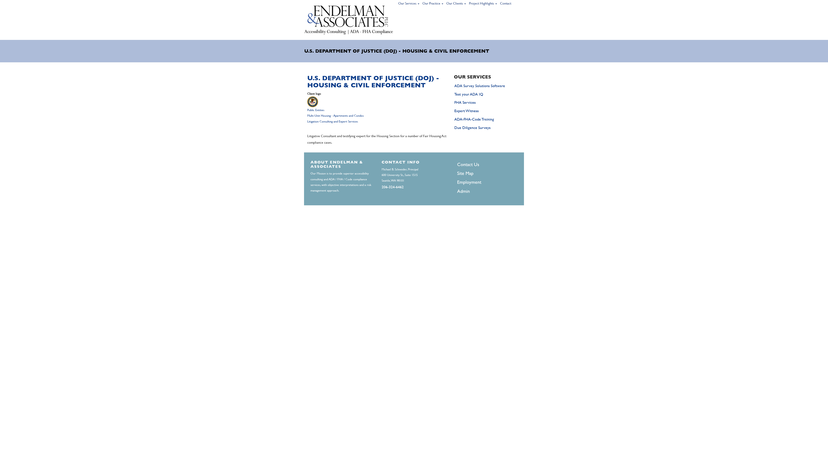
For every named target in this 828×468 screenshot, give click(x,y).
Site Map (465, 173)
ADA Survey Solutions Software (479, 85)
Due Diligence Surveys (472, 127)
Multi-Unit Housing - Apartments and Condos (335, 115)
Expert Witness (466, 110)
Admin (463, 191)
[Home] (348, 20)
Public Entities (315, 110)
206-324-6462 (393, 187)
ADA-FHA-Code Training (474, 119)
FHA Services (465, 102)
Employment (469, 182)
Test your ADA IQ (468, 94)
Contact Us (468, 164)
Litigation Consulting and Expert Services (332, 121)
